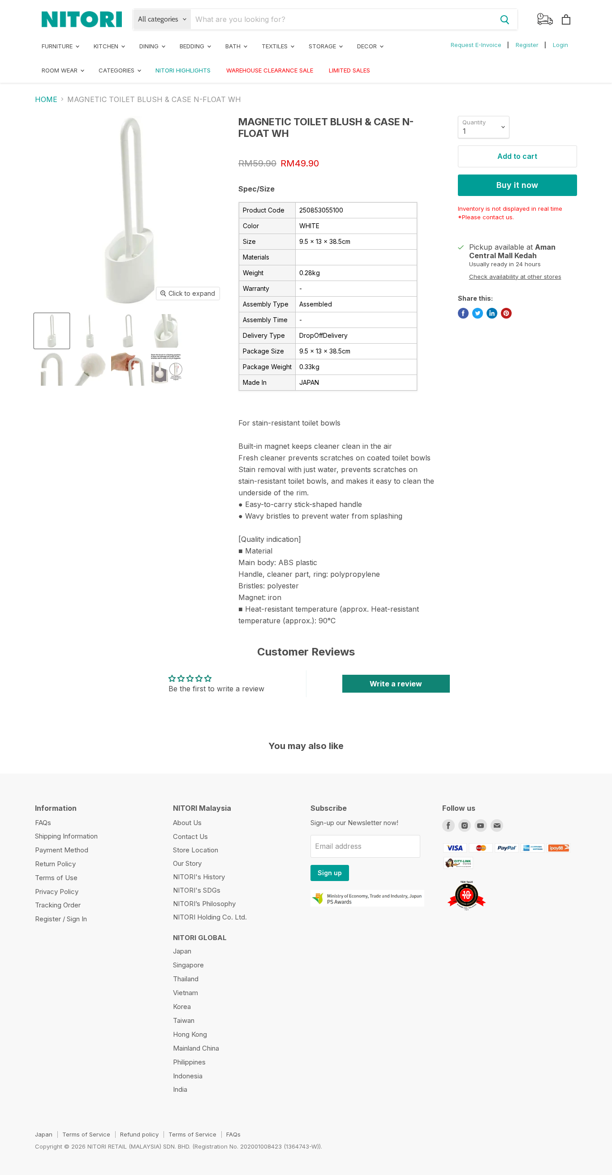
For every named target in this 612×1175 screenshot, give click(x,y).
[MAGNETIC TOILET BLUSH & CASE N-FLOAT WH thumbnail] (51, 331)
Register (527, 44)
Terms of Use (56, 877)
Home (46, 99)
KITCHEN (107, 46)
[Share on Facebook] (463, 313)
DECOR (368, 46)
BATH (233, 46)
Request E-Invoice (476, 44)
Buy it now (517, 185)
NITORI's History (199, 877)
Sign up (330, 873)
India (180, 1089)
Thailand (185, 979)
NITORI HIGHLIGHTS (183, 70)
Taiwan (183, 1020)
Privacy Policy (56, 891)
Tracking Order (58, 905)
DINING (149, 46)
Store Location (195, 850)
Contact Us (190, 836)
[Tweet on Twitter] (477, 313)
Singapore (188, 965)
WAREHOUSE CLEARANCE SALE (269, 70)
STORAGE (323, 46)
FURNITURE (58, 46)
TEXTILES (275, 46)
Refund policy (139, 1134)
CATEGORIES (117, 70)
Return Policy (55, 864)
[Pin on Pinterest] (506, 313)
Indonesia (188, 1076)
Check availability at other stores (515, 276)
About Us (187, 822)
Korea (182, 1006)
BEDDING (193, 46)
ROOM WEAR (60, 70)
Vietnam (185, 992)
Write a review (396, 683)
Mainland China (196, 1048)
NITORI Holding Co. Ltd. (210, 917)
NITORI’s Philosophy (204, 903)
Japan (182, 951)
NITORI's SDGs (196, 890)
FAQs (43, 822)
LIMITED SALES (349, 70)
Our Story (187, 863)
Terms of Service (86, 1134)
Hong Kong (190, 1034)
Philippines (189, 1062)
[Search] (505, 19)
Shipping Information (66, 836)
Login (560, 44)
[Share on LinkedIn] (492, 313)
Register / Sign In (61, 919)
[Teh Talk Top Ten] (466, 912)
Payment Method (61, 850)
